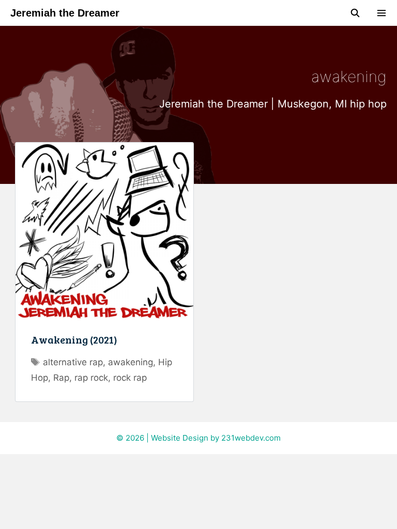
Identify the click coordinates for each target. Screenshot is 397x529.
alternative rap (73, 362)
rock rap (130, 377)
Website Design (179, 438)
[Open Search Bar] (355, 13)
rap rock (91, 377)
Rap (61, 377)
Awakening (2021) (74, 339)
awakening (130, 362)
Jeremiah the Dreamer (64, 13)
